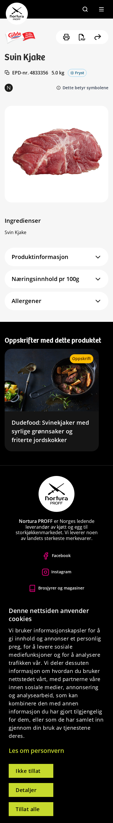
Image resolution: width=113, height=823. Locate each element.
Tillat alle (28, 809)
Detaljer (26, 789)
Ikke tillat (28, 770)
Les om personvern (36, 751)
